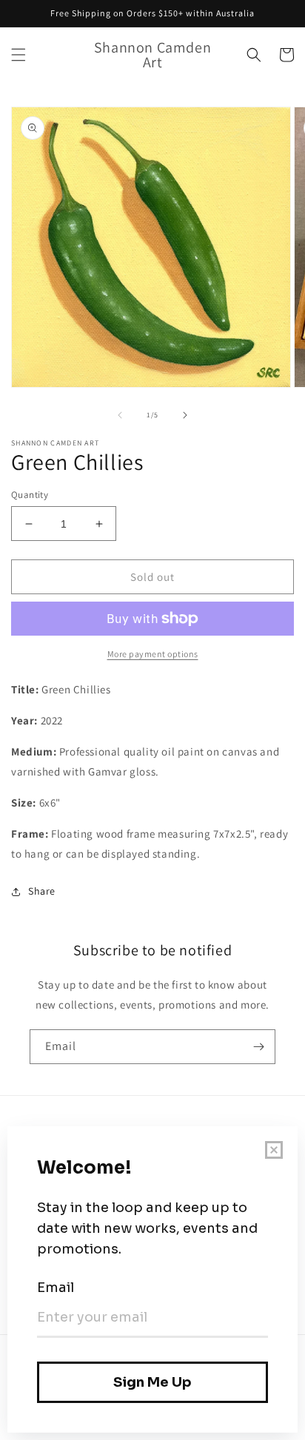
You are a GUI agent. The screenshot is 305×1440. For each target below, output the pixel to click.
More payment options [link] (152, 653)
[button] (18, 54)
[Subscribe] (258, 1046)
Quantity (29, 494)
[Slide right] (185, 415)
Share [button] (42, 891)
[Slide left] (120, 415)
